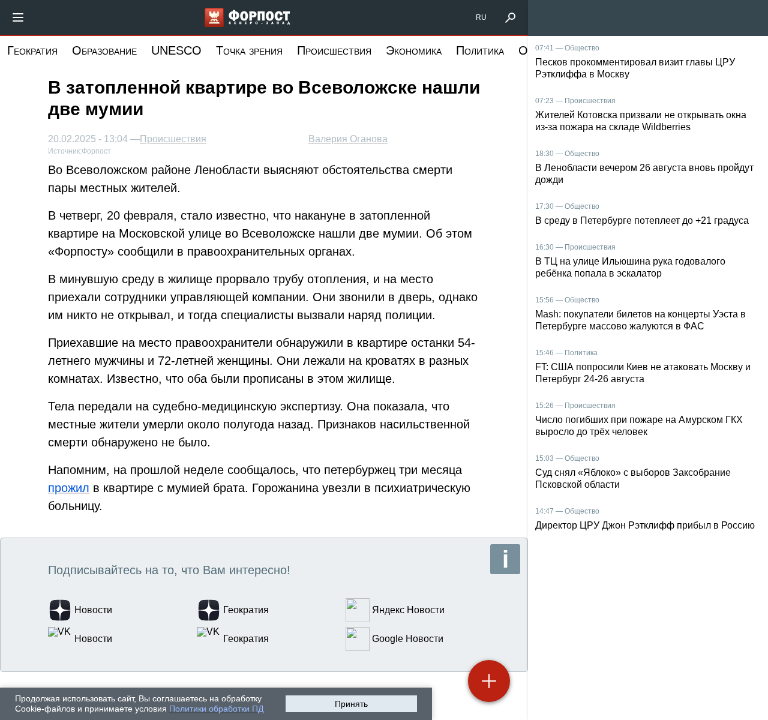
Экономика (414, 50)
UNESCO (176, 50)
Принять (351, 704)
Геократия (32, 50)
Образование (104, 50)
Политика (480, 50)
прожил (68, 487)
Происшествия (334, 50)
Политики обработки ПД (216, 708)
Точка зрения (249, 50)
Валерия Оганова (348, 139)
